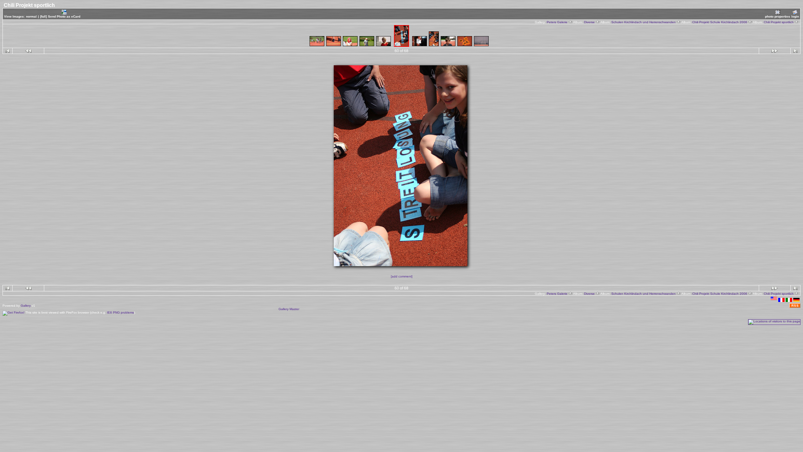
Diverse (590, 22)
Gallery (26, 305)
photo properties (777, 16)
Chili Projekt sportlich (779, 22)
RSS (795, 305)
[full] (43, 16)
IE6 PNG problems (120, 312)
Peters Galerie (557, 22)
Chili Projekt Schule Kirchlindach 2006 (720, 22)
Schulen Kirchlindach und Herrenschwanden (644, 22)
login (795, 16)
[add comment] (401, 276)
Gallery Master (289, 309)
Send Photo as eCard (64, 16)
